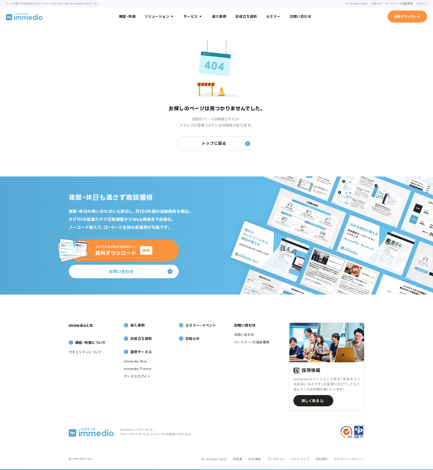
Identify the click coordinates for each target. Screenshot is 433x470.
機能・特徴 (127, 16)
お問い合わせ (300, 16)
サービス (190, 16)
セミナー (273, 16)
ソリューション (157, 16)
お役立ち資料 (246, 16)
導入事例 (219, 16)
